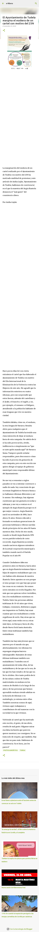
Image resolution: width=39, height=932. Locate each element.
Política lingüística (10, 750)
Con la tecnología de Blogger (20, 929)
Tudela (22, 750)
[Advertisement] (19, 95)
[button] (4, 30)
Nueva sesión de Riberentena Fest (13, 887)
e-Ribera (9, 3)
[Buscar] (36, 3)
